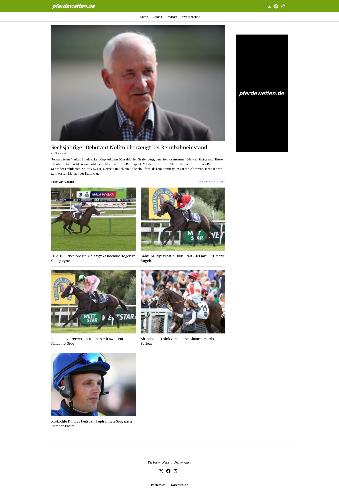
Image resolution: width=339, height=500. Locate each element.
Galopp (157, 17)
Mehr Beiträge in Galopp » (211, 181)
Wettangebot (191, 17)
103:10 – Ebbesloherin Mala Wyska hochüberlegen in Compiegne (93, 258)
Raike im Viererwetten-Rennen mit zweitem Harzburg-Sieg (87, 341)
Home (144, 17)
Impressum (158, 485)
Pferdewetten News (78, 6)
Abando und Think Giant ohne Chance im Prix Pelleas (177, 341)
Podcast (172, 17)
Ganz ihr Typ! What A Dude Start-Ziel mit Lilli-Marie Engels (183, 258)
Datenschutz (179, 485)
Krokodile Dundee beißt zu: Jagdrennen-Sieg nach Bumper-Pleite (91, 423)
